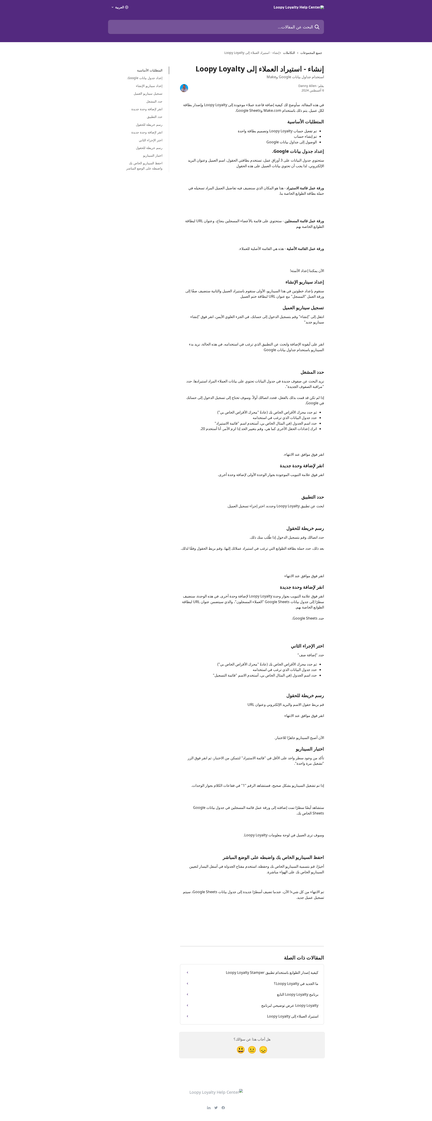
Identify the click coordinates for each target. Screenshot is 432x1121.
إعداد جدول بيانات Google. (144, 78)
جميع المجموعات (311, 52)
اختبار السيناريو (152, 155)
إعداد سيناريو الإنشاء (149, 86)
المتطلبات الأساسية (149, 70)
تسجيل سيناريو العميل (148, 93)
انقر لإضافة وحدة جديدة (146, 109)
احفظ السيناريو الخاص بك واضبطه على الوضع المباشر (144, 165)
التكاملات (289, 52)
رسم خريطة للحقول (149, 124)
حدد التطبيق (154, 116)
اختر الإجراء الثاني (150, 140)
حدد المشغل (154, 101)
